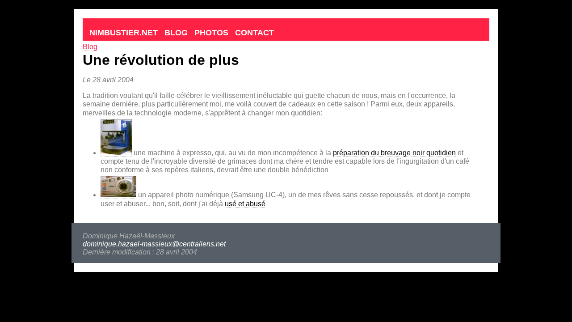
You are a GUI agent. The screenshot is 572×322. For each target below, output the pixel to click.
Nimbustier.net (123, 32)
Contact (254, 32)
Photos (211, 32)
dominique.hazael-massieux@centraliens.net (154, 244)
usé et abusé (245, 204)
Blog (176, 32)
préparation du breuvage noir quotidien (394, 153)
